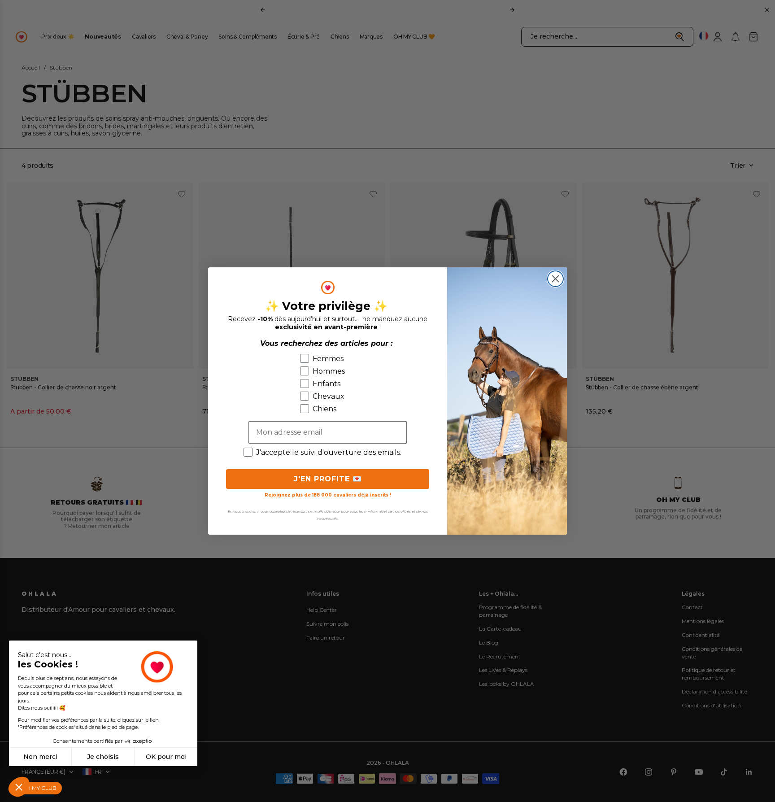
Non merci (40, 757)
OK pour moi (166, 757)
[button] (19, 787)
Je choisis (103, 757)
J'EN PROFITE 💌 (328, 479)
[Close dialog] (555, 279)
